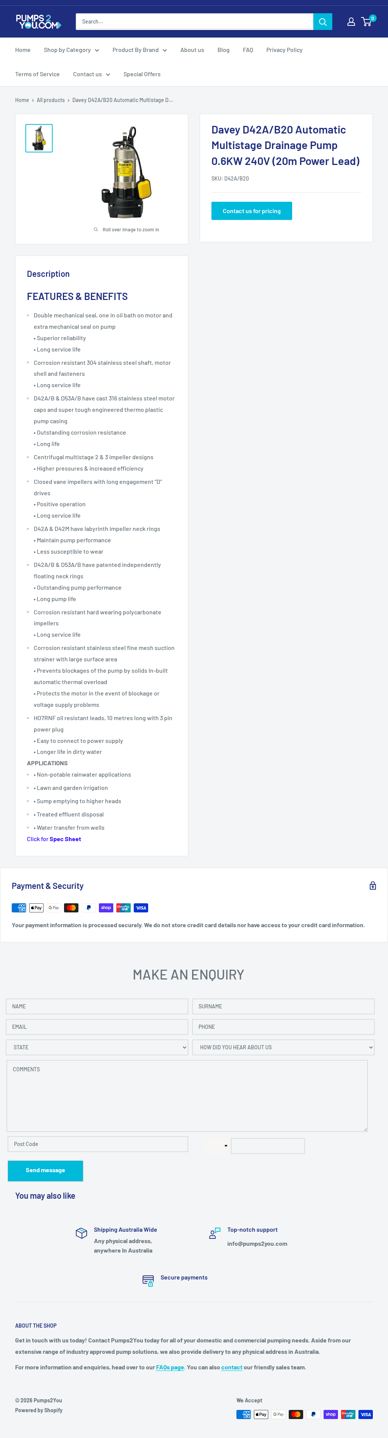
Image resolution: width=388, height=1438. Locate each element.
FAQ (248, 49)
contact (231, 1366)
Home (23, 49)
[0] (366, 21)
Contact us (87, 73)
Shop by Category (67, 49)
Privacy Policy (284, 49)
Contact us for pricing (252, 210)
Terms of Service (37, 73)
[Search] (322, 21)
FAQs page (170, 1366)
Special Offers (142, 73)
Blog (223, 49)
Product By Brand (136, 49)
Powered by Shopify (39, 1410)
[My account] (351, 21)
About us (192, 49)
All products (51, 100)
